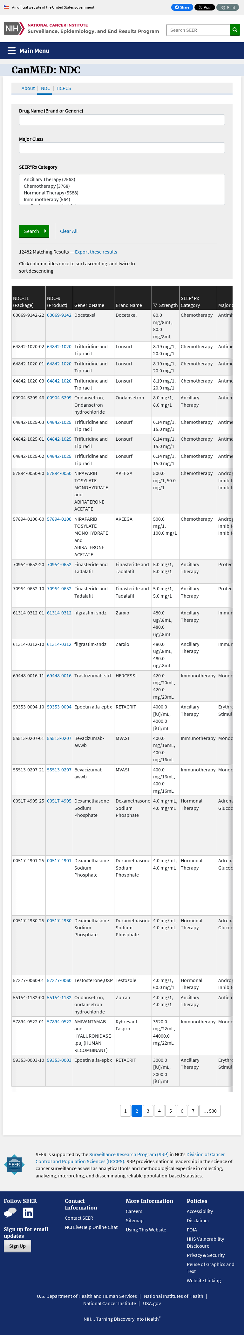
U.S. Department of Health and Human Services (87, 1296)
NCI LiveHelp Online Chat (91, 1227)
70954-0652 (59, 564)
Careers (134, 1211)
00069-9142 (59, 315)
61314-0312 (59, 612)
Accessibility (200, 1211)
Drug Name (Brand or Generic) (51, 110)
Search (31, 231)
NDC (45, 88)
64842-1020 (59, 346)
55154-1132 (59, 997)
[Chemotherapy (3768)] (122, 186)
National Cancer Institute (109, 1303)
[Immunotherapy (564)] (122, 199)
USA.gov (152, 1303)
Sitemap (135, 1220)
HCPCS (64, 88)
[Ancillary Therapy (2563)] (122, 179)
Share (184, 8)
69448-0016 (59, 675)
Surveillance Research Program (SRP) (129, 1154)
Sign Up (17, 1246)
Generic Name (89, 305)
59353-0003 (59, 1060)
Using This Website (146, 1229)
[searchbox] (23, 147)
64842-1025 (59, 422)
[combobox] (122, 147)
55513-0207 (59, 738)
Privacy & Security (206, 1255)
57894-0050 (59, 473)
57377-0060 (59, 980)
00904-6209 (59, 397)
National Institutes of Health (173, 1296)
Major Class (31, 139)
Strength (168, 305)
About (28, 88)
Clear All (69, 231)
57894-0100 (59, 519)
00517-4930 (59, 920)
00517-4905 (59, 800)
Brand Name (129, 305)
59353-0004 (59, 706)
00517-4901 (59, 860)
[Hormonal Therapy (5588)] (122, 192)
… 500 (210, 1111)
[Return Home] (81, 28)
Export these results (96, 251)
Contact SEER (79, 1218)
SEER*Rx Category (38, 167)
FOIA (192, 1229)
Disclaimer (198, 1220)
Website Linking (204, 1280)
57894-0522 (59, 1021)
